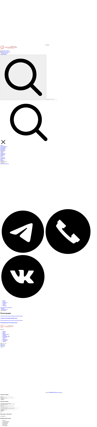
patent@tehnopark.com (5, 51)
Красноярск (2, 149)
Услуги (4, 300)
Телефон (2, 397)
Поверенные (2, 153)
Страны (4, 303)
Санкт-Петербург (3, 146)
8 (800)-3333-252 (4, 53)
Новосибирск (3, 148)
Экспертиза (2, 154)
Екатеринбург (3, 147)
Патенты (4, 335)
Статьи (4, 304)
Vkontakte (3, 345)
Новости (2, 155)
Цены (1, 159)
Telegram (3, 344)
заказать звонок (3, 54)
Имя (1, 396)
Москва (1, 145)
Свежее (1, 152)
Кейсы (4, 301)
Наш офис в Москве (5, 50)
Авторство (5, 337)
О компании (2, 157)
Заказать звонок (59, 392)
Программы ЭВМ (6, 336)
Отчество (2, 407)
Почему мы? (2, 158)
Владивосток (2, 150)
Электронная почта (4, 408)
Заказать (2, 399)
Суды (4, 338)
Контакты (2, 160)
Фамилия (2, 404)
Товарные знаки (6, 334)
